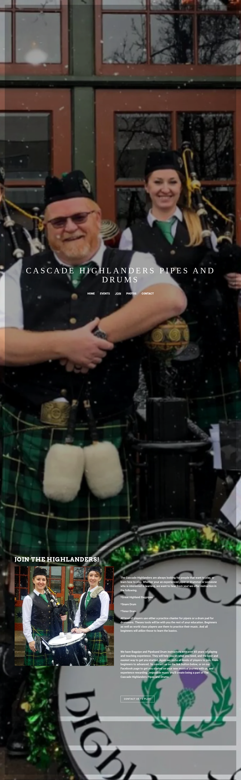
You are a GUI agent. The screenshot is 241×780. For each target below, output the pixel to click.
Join (118, 293)
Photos (131, 293)
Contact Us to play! (137, 699)
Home (91, 293)
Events (105, 293)
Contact (148, 293)
